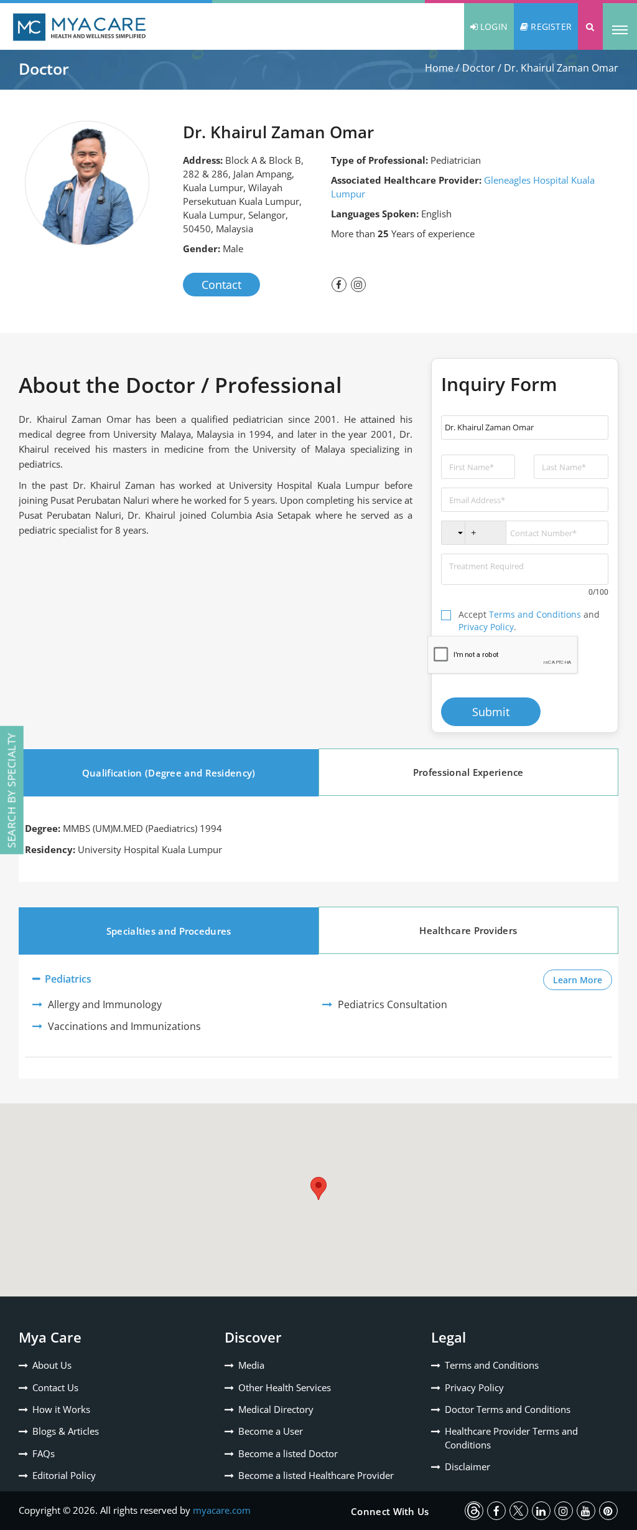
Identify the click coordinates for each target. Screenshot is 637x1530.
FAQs (43, 1453)
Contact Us (55, 1387)
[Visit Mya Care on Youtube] (586, 1510)
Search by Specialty (11, 790)
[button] (590, 26)
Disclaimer (467, 1466)
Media (251, 1365)
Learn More (582, 979)
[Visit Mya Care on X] (518, 1510)
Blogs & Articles (65, 1431)
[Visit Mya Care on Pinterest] (608, 1510)
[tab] (168, 772)
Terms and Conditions (535, 614)
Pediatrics (66, 979)
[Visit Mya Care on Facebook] (496, 1510)
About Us (52, 1365)
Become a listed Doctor (288, 1453)
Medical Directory (276, 1409)
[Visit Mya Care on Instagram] (563, 1510)
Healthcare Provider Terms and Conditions (511, 1437)
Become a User (270, 1431)
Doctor (478, 68)
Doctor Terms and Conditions (507, 1409)
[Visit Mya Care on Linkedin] (541, 1510)
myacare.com (222, 1510)
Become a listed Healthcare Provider (316, 1475)
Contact (221, 284)
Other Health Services (284, 1387)
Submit (490, 711)
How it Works (61, 1409)
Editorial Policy (64, 1475)
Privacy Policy (486, 627)
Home (439, 68)
